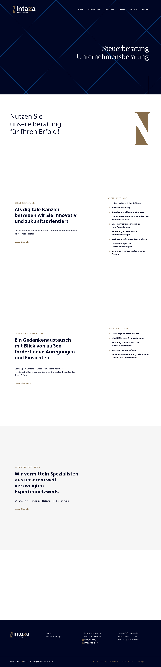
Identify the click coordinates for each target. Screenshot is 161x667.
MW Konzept (47, 661)
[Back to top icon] (148, 661)
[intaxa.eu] (24, 9)
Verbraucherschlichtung (132, 661)
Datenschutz (113, 661)
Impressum (100, 661)
